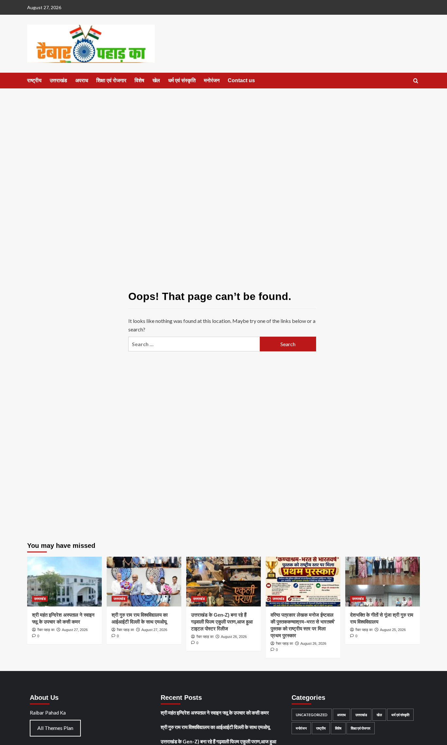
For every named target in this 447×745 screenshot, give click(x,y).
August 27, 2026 (75, 630)
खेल (156, 80)
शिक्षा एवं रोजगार (111, 80)
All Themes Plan (55, 728)
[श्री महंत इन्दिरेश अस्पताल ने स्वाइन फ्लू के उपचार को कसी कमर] (64, 581)
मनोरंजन (212, 80)
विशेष (139, 80)
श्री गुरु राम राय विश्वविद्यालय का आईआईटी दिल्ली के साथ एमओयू (215, 727)
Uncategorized (312, 715)
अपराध (81, 80)
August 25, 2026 (393, 630)
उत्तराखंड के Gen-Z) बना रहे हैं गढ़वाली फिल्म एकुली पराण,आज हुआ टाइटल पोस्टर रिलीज (222, 621)
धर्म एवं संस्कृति (182, 80)
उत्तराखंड (58, 80)
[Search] (416, 81)
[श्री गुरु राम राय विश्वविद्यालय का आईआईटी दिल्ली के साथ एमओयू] (144, 581)
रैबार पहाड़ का (45, 630)
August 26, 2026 (234, 637)
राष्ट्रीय (34, 80)
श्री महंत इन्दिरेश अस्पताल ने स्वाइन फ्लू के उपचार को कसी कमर (215, 713)
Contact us (241, 80)
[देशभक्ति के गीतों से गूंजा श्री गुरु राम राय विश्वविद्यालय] (382, 581)
